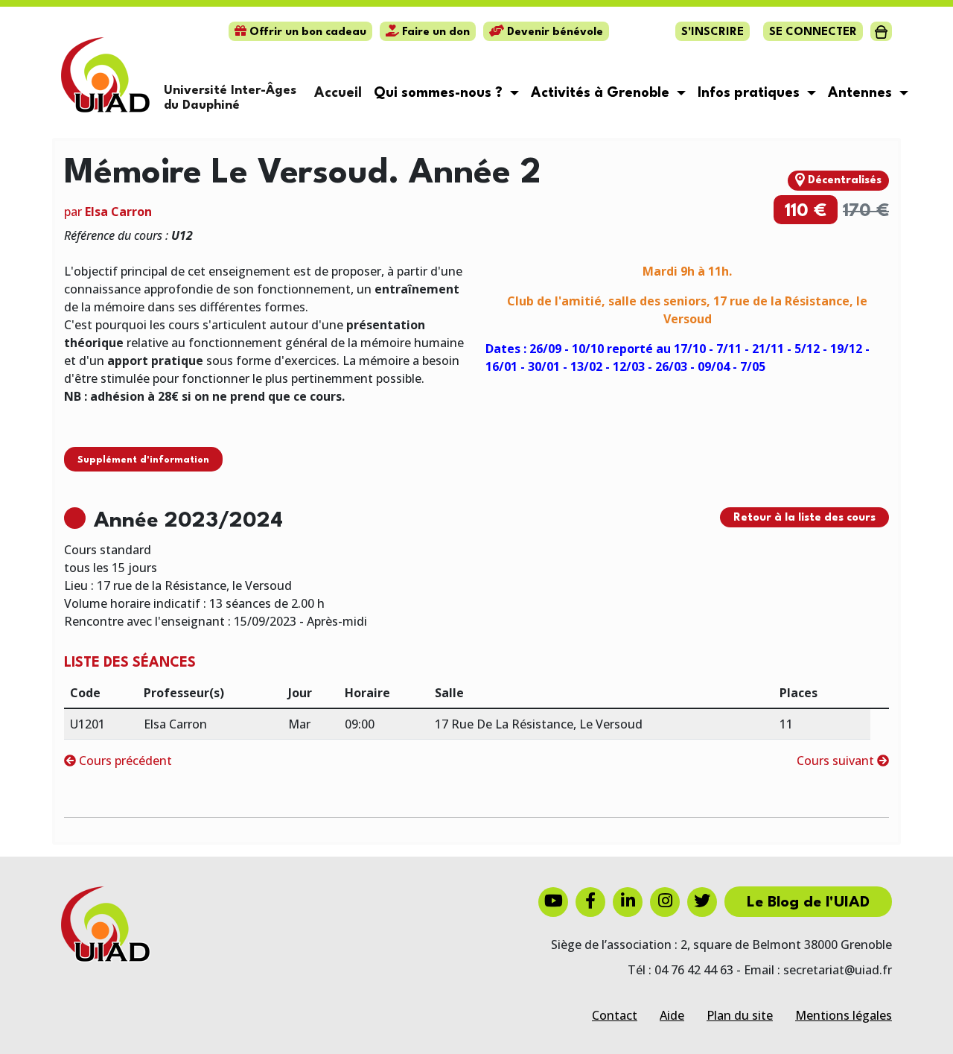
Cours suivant (837, 760)
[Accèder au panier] (881, 31)
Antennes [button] (862, 93)
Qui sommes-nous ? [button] (440, 93)
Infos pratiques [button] (750, 93)
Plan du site (740, 1015)
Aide (672, 1015)
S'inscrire (712, 32)
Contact (614, 1015)
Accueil (338, 93)
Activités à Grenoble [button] (602, 93)
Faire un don (434, 32)
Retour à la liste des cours (804, 518)
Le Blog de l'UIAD (808, 902)
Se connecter (813, 32)
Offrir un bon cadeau (306, 32)
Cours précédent (124, 760)
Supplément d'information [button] (143, 460)
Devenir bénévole (553, 32)
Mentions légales (843, 1015)
